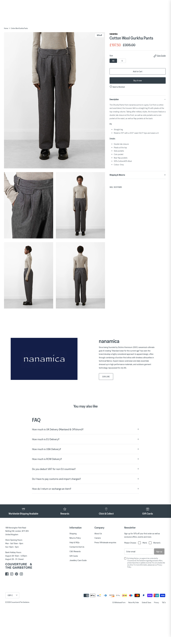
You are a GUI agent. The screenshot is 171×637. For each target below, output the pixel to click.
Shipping (73, 533)
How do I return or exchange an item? (51, 488)
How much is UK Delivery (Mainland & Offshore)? (57, 429)
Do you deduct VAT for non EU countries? (54, 468)
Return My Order (133, 602)
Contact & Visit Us (76, 547)
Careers (97, 538)
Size (138, 55)
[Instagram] (11, 573)
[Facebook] (6, 573)
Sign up (159, 551)
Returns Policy (75, 538)
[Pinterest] (16, 573)
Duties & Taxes (146, 602)
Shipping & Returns (117, 175)
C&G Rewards (75, 551)
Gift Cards (73, 556)
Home (6, 28)
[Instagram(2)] (21, 573)
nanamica (113, 34)
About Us (98, 533)
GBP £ (10, 595)
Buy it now (137, 80)
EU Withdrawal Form (118, 602)
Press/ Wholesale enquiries (105, 542)
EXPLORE (106, 376)
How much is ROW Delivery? (47, 458)
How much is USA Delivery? (46, 449)
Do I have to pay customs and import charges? (56, 478)
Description (114, 99)
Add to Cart (137, 71)
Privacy (156, 602)
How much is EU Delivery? (45, 439)
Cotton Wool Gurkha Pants (19, 28)
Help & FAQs (74, 542)
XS (113, 61)
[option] (54, 100)
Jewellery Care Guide (78, 560)
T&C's (164, 602)
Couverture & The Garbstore (20, 602)
